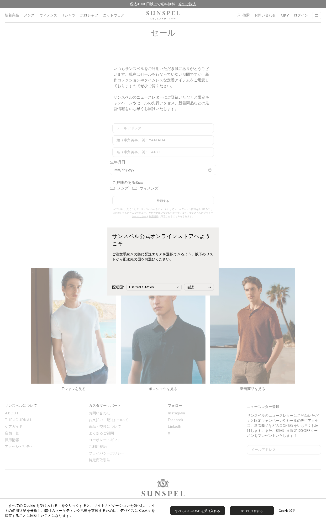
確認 (190, 287)
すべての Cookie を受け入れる (197, 511)
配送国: (118, 287)
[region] (163, 510)
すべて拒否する (252, 511)
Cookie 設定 (287, 510)
